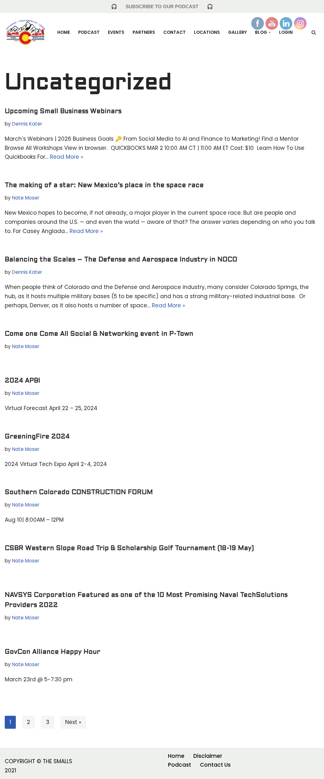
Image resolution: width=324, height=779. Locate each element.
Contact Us (215, 765)
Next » (73, 722)
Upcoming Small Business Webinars (63, 111)
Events (116, 32)
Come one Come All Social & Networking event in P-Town (99, 334)
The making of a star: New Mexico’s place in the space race (104, 185)
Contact (174, 32)
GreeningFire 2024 (37, 437)
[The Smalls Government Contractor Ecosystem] (26, 32)
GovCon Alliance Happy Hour (52, 652)
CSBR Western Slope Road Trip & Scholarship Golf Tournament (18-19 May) (129, 548)
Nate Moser (25, 197)
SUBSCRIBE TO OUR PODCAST (162, 6)
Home (63, 32)
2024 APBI (22, 381)
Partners (144, 32)
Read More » (66, 157)
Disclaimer (207, 756)
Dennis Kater (27, 123)
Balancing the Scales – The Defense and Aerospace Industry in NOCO (128, 260)
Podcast (89, 32)
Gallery (237, 32)
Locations (207, 32)
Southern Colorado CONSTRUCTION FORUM (79, 492)
